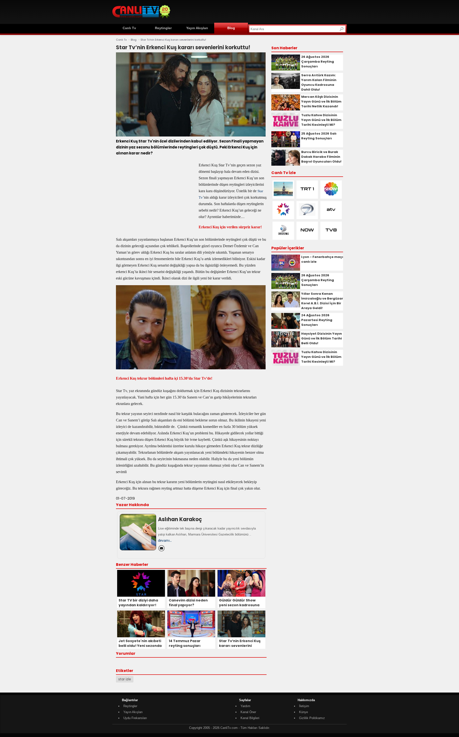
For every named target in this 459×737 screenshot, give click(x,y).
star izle (124, 679)
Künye (303, 712)
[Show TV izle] (331, 195)
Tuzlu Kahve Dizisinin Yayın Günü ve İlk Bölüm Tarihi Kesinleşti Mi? (321, 120)
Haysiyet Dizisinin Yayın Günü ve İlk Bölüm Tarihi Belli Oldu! (321, 338)
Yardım (245, 706)
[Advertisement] (260, 11)
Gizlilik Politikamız (312, 718)
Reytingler (163, 28)
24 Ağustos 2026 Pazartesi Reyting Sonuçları (316, 320)
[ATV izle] (331, 215)
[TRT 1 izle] (307, 195)
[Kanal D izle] (283, 236)
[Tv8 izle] (331, 236)
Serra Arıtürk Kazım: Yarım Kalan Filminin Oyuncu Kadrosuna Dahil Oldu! (318, 82)
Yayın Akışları (197, 28)
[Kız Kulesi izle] (283, 195)
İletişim (304, 706)
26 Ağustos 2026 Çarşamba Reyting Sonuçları (317, 62)
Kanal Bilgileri (249, 718)
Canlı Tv (129, 28)
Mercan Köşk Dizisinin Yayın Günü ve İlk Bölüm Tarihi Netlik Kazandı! (321, 101)
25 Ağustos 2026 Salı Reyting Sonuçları (318, 136)
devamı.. (165, 540)
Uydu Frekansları (135, 718)
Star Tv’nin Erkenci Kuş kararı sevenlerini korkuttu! (173, 40)
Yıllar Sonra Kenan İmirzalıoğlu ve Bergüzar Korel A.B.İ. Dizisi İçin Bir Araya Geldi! (322, 300)
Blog (231, 28)
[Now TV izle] (307, 236)
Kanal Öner (248, 712)
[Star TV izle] (283, 215)
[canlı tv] (141, 19)
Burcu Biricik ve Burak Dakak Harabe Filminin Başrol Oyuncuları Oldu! (321, 157)
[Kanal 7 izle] (307, 215)
